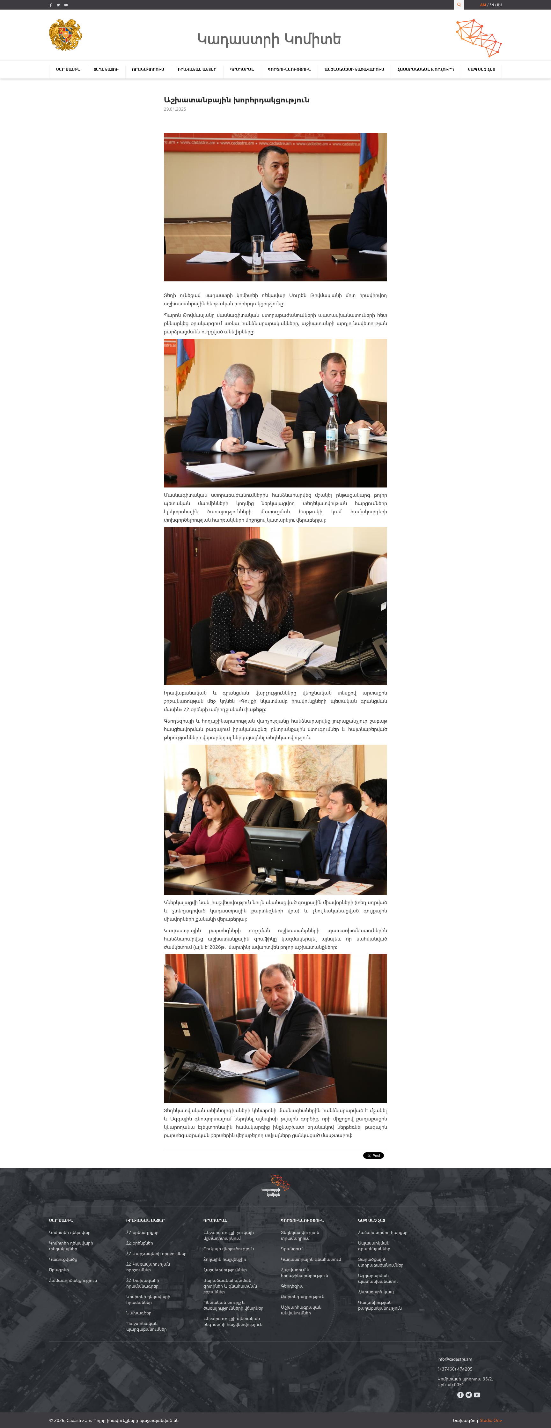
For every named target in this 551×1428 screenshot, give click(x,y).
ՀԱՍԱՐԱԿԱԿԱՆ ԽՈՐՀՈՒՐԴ (426, 69)
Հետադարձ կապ (376, 1292)
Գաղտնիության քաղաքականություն (380, 1305)
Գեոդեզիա (292, 1286)
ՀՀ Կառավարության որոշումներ (148, 1267)
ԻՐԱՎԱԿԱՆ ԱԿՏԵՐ (197, 69)
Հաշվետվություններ (225, 1270)
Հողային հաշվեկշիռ (224, 1259)
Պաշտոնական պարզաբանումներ (146, 1326)
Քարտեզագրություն (302, 1296)
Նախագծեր (138, 1313)
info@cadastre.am (454, 1359)
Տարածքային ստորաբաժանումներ (380, 1262)
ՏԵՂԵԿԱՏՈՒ (106, 69)
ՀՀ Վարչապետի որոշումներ (156, 1253)
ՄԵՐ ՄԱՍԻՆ (68, 69)
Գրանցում (292, 1249)
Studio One (491, 1420)
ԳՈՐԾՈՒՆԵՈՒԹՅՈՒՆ (289, 69)
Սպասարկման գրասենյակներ (374, 1246)
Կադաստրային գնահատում (311, 1259)
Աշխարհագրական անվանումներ (301, 1310)
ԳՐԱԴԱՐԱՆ (242, 69)
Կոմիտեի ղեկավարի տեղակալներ (71, 1246)
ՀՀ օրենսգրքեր (142, 1232)
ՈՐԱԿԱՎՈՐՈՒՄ (148, 69)
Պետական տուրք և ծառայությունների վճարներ (233, 1305)
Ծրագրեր (59, 1270)
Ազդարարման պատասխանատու (378, 1278)
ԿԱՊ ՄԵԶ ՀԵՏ (481, 69)
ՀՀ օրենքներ (139, 1243)
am (483, 5)
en (491, 5)
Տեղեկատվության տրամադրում (300, 1235)
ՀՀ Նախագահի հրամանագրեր (142, 1283)
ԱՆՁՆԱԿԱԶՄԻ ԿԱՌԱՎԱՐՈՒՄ (354, 69)
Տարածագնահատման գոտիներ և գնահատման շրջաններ (230, 1286)
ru (499, 5)
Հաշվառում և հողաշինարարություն (304, 1272)
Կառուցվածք (63, 1259)
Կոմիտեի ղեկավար (70, 1232)
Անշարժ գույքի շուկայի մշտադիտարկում (228, 1235)
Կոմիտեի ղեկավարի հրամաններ (148, 1299)
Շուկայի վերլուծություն (228, 1249)
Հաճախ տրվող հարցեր (383, 1232)
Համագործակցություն (73, 1280)
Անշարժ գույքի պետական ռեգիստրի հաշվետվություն (232, 1321)
